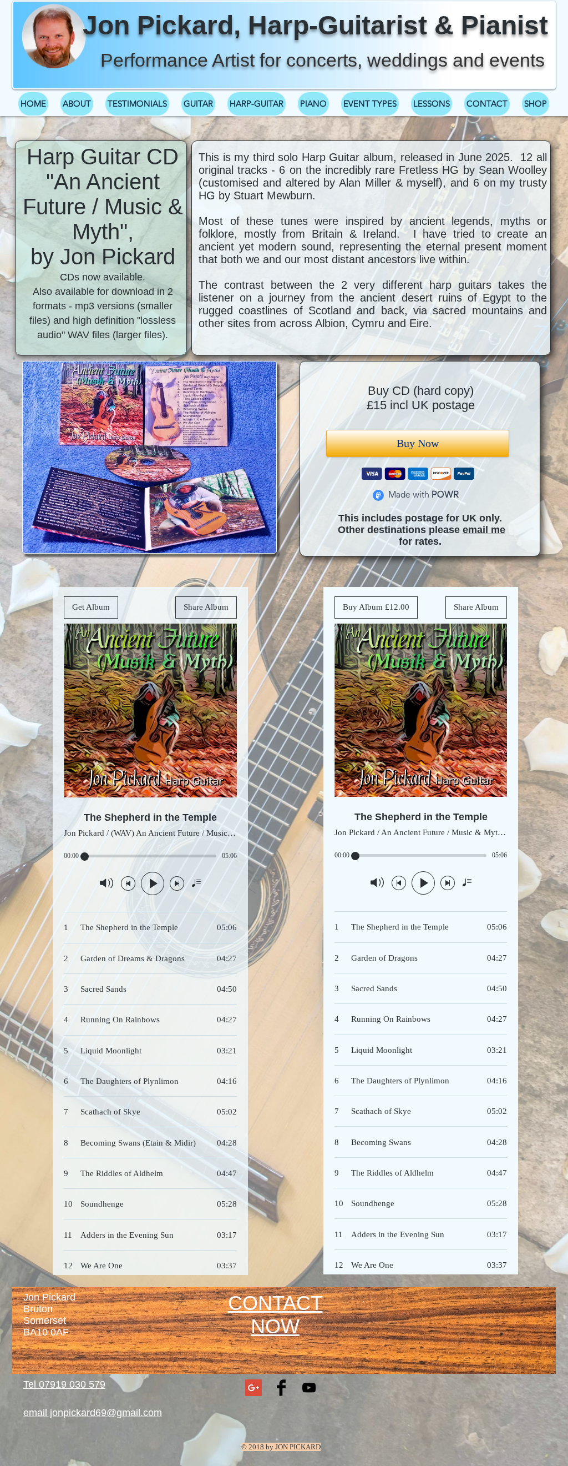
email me (484, 529)
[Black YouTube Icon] (309, 1387)
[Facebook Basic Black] (281, 1387)
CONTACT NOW (275, 1315)
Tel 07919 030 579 (64, 1384)
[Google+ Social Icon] (253, 1387)
